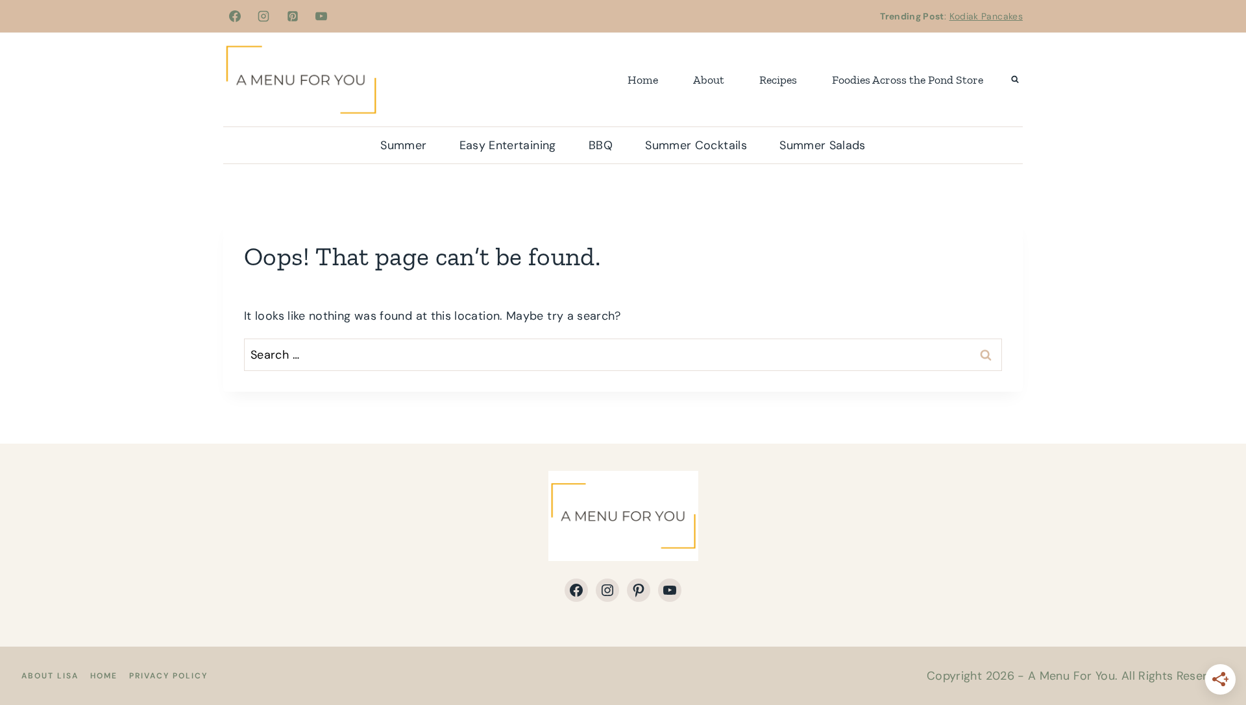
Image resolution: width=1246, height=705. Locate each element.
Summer (403, 145)
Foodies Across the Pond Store (907, 80)
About (708, 80)
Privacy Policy (168, 676)
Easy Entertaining (507, 145)
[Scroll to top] (1215, 654)
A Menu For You (1071, 676)
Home (643, 80)
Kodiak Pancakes (986, 16)
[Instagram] (263, 16)
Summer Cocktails (696, 145)
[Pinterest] (292, 16)
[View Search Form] (1015, 80)
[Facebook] (235, 16)
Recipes (778, 80)
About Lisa (50, 676)
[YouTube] (321, 16)
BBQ (601, 145)
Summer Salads (822, 145)
